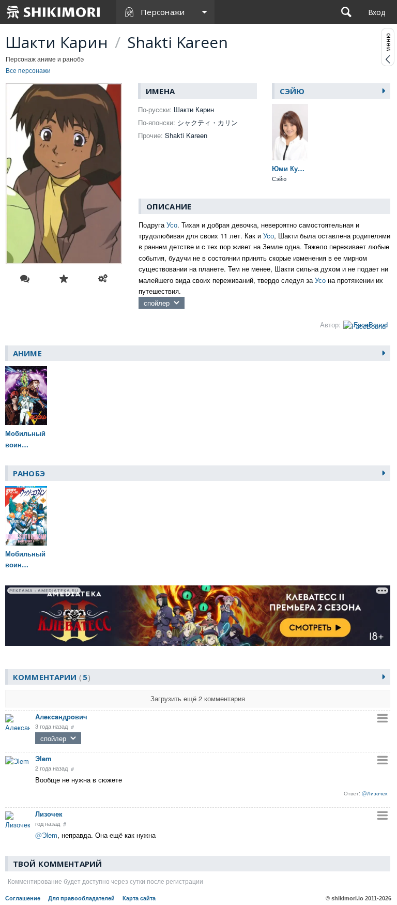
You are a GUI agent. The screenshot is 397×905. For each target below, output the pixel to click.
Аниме (27, 353)
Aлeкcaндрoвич (61, 716)
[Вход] (376, 12)
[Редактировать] (103, 278)
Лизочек (49, 814)
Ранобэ (29, 473)
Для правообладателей (81, 898)
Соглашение (22, 898)
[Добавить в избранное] (64, 278)
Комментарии (50, 677)
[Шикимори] (53, 12)
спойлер (157, 303)
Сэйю (292, 91)
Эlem (43, 758)
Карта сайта (139, 898)
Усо (171, 225)
